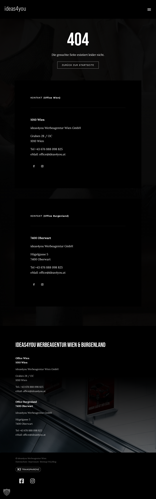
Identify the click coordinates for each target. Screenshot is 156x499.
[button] (6, 492)
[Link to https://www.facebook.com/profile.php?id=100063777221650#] (21, 481)
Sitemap (43, 461)
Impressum (33, 461)
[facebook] (33, 166)
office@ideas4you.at (52, 154)
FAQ (50, 461)
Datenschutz (21, 461)
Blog (54, 461)
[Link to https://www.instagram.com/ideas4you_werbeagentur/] (32, 481)
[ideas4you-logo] (15, 7)
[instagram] (42, 166)
